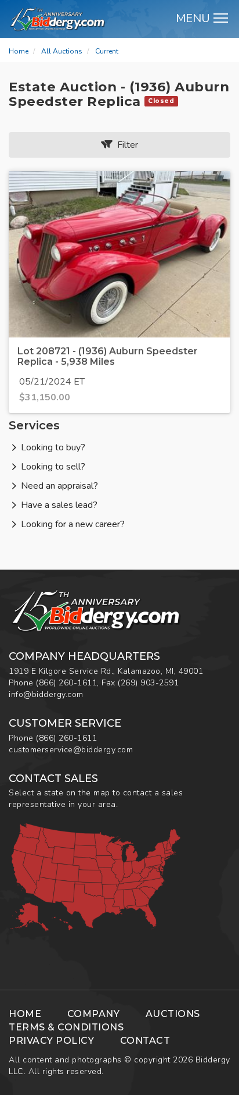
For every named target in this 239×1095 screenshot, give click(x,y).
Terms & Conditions (66, 1027)
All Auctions (61, 51)
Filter (125, 144)
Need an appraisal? (59, 485)
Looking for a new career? (73, 524)
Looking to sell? (53, 466)
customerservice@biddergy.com (71, 749)
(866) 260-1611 (66, 682)
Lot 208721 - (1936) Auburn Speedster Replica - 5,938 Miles (107, 356)
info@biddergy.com (46, 694)
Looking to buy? (53, 447)
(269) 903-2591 (148, 682)
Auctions (173, 1013)
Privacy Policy (51, 1040)
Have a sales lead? (59, 505)
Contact (145, 1040)
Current (106, 51)
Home (18, 51)
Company (93, 1013)
